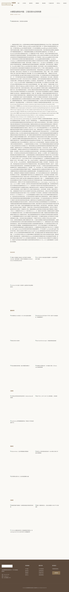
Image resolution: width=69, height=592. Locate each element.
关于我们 (24, 3)
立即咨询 (56, 572)
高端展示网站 (41, 572)
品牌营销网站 (41, 570)
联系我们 (65, 3)
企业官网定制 (41, 568)
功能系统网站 (41, 574)
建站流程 (43, 3)
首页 (18, 3)
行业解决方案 (51, 3)
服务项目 (30, 3)
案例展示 (37, 3)
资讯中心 (58, 3)
